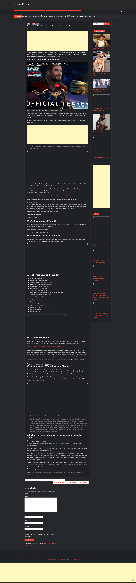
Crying (78, 11)
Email (26, 520)
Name (26, 515)
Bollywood (50, 11)
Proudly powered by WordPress (55, 559)
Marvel (55, 472)
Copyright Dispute (37, 554)
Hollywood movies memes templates (44, 472)
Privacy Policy (18, 554)
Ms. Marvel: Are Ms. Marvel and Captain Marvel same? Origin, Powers (70, 482)
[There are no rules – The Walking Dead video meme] (68, 16)
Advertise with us (54, 554)
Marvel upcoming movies (73, 472)
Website (27, 526)
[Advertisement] (57, 41)
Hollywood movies (31, 472)
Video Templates (19, 11)
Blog (29, 23)
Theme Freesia (77, 559)
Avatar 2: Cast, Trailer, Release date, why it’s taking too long (45, 346)
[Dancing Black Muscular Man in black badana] (42, 16)
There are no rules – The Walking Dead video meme (82, 16)
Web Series (41, 11)
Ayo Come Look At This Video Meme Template (28, 16)
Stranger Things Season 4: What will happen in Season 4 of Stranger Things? (45, 480)
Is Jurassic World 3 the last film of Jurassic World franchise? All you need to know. (50, 196)
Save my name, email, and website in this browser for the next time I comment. (40, 535)
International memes (61, 11)
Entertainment (36, 23)
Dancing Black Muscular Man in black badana (55, 16)
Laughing (71, 11)
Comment (27, 496)
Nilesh (28, 28)
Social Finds (21, 4)
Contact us (70, 554)
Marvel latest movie (62, 472)
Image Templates (30, 11)
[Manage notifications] (133, 580)
